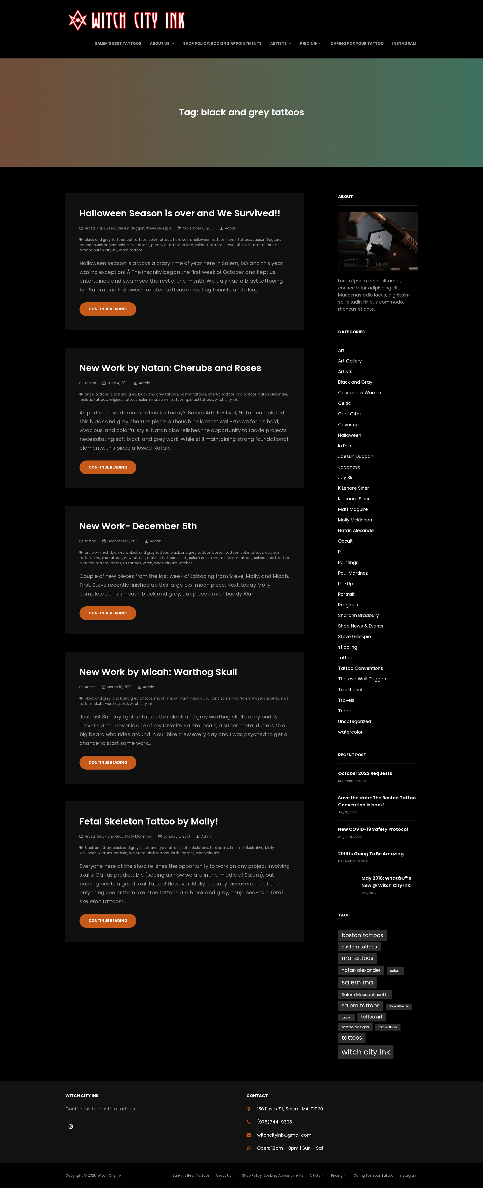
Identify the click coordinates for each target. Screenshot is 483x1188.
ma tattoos (246, 394)
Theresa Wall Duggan (362, 679)
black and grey (123, 394)
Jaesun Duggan (130, 228)
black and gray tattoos (149, 552)
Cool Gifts (349, 414)
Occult (345, 541)
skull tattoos (158, 852)
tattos (115, 563)
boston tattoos (193, 394)
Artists (90, 228)
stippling (347, 647)
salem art (197, 557)
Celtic (344, 403)
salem (187, 244)
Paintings (348, 562)
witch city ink (105, 250)
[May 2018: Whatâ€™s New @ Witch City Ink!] (347, 885)
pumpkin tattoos (166, 244)
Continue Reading (108, 309)
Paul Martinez (353, 573)
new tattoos (134, 557)
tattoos (258, 244)
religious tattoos (123, 399)
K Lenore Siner (353, 488)
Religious (348, 605)
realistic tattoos (93, 399)
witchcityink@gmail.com (284, 1135)
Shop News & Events (360, 626)
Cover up (348, 424)
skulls (98, 703)
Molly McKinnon (138, 836)
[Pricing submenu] (320, 43)
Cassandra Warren (359, 392)
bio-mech (100, 552)
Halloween (106, 228)
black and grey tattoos (105, 239)
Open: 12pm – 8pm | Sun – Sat (290, 1148)
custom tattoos (359, 947)
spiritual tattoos (209, 244)
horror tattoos (238, 239)
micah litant (178, 698)
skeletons (137, 852)
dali (268, 552)
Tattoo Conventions (360, 668)
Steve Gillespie (159, 228)
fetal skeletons (195, 847)
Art (341, 350)
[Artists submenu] (290, 43)
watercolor (350, 732)
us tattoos (132, 563)
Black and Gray (110, 836)
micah (160, 698)
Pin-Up (345, 583)
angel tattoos (97, 394)
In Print (345, 446)
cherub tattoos (221, 394)
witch (147, 563)
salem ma (148, 399)
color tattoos (159, 239)
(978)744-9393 (274, 1122)
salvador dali (265, 557)
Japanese (349, 467)
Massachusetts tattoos (129, 244)
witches (185, 563)
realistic (120, 852)
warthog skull (116, 703)
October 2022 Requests (365, 773)
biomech (119, 552)
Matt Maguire (353, 509)
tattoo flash (388, 1027)
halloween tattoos (209, 239)
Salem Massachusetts (259, 698)
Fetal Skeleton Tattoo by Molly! (148, 821)
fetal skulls (219, 847)
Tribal (344, 711)
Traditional (350, 689)
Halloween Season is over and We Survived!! (179, 213)
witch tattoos (131, 250)
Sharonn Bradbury (358, 615)
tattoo (90, 382)
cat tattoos (137, 239)
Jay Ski (345, 477)
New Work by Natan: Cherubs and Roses (170, 368)
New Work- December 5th (138, 526)
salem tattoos (171, 399)
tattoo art (371, 1017)
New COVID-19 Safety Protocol (373, 829)
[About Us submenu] (173, 43)
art (87, 552)
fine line (237, 847)
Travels (346, 700)
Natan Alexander (356, 530)
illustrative (254, 847)
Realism (105, 852)
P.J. (341, 552)
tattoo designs (355, 1027)
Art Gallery (350, 361)
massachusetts (93, 244)
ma (97, 557)
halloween (182, 239)
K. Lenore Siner (354, 499)
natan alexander (272, 394)
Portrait (346, 594)
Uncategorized (354, 721)
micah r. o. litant (204, 698)
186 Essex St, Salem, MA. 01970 (290, 1109)
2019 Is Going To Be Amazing (371, 853)
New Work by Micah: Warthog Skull (158, 672)
